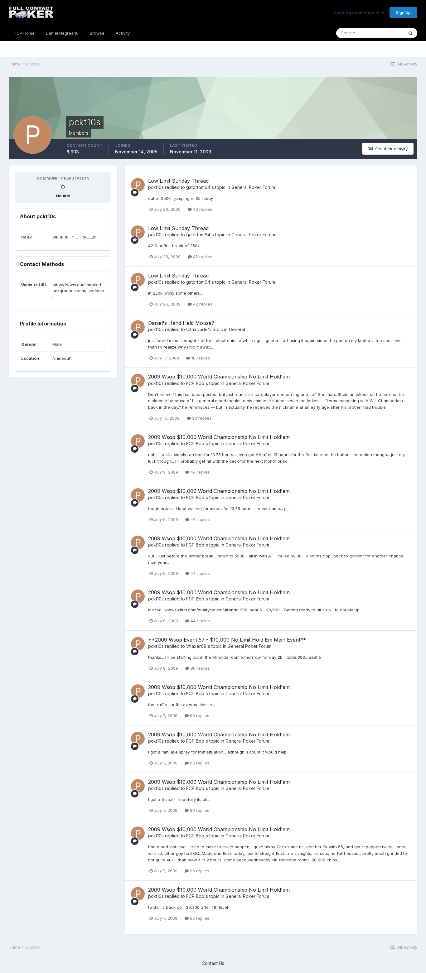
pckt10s (156, 187)
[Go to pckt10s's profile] (138, 185)
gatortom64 (198, 187)
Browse (97, 33)
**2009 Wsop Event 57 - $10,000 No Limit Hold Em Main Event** (227, 640)
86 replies (199, 668)
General (237, 329)
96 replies (199, 715)
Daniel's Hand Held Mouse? (181, 323)
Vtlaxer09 (196, 646)
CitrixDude (197, 329)
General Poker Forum (253, 187)
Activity (123, 33)
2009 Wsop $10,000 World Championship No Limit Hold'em (219, 376)
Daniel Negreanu (62, 33)
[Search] (410, 33)
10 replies (200, 357)
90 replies (201, 418)
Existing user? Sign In (357, 12)
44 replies (199, 472)
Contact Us (213, 963)
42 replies (202, 209)
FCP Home (24, 33)
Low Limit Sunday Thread (178, 181)
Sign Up (403, 12)
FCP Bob (195, 383)
